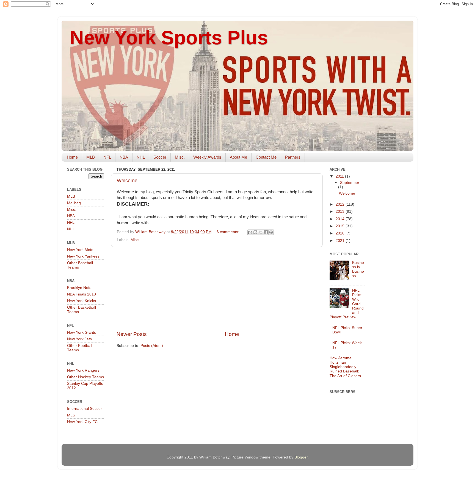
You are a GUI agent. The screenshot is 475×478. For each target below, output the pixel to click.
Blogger (301, 457)
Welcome (127, 180)
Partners (292, 157)
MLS (71, 415)
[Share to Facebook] (266, 232)
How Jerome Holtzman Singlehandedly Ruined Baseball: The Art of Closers (345, 367)
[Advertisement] (217, 289)
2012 (341, 204)
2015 (341, 226)
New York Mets (80, 250)
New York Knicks (81, 301)
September (349, 183)
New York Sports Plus (169, 37)
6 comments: (228, 232)
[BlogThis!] (255, 232)
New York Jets (79, 339)
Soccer (159, 157)
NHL (141, 157)
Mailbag (74, 203)
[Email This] (250, 232)
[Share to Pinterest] (271, 232)
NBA (124, 157)
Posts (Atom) (151, 346)
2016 (341, 233)
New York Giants (81, 332)
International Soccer (84, 409)
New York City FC (82, 422)
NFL (107, 157)
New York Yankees (83, 256)
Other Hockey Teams (85, 377)
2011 (340, 176)
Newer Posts (132, 334)
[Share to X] (260, 232)
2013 (341, 211)
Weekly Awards (207, 157)
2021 (341, 241)
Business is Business (358, 269)
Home (72, 157)
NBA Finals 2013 (81, 294)
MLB (90, 157)
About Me (238, 157)
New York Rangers (83, 370)
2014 (341, 219)
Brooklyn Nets (79, 288)
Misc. (180, 157)
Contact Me (266, 157)
